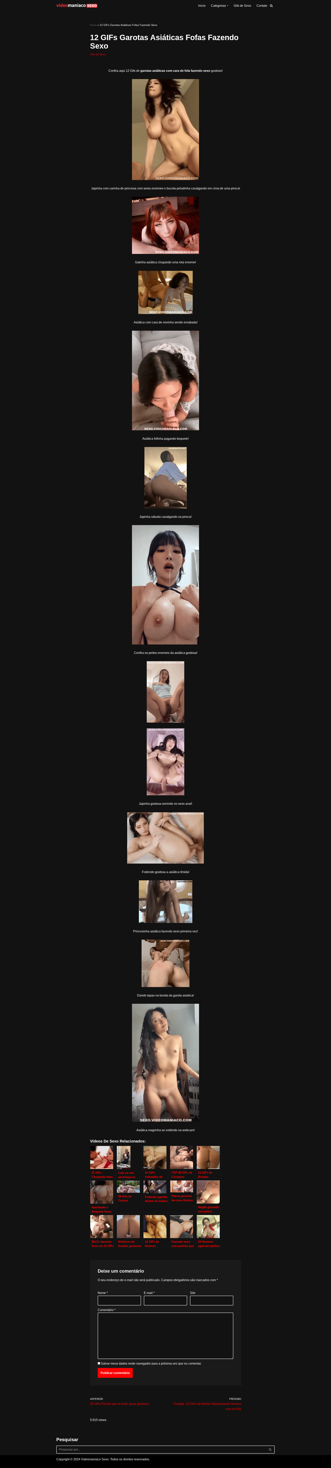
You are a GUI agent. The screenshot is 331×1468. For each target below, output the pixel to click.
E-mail (149, 1293)
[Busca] (271, 5)
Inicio (202, 5)
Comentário (107, 1310)
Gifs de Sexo (242, 5)
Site (192, 1293)
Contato (261, 5)
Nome (103, 1293)
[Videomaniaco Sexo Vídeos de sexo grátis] (76, 5)
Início (93, 24)
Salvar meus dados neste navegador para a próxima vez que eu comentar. (151, 1363)
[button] (227, 5)
